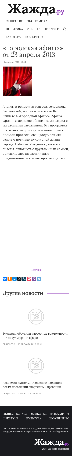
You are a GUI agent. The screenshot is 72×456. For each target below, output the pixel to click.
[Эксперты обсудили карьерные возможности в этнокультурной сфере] (36, 330)
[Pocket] (29, 279)
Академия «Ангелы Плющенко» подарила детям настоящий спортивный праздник (32, 385)
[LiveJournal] (24, 279)
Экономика (37, 21)
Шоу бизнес (34, 37)
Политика (14, 29)
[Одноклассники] (10, 279)
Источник (36, 269)
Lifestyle (51, 29)
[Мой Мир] (14, 279)
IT (38, 29)
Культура (13, 37)
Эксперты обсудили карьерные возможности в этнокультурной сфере (35, 336)
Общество (14, 21)
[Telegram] (39, 279)
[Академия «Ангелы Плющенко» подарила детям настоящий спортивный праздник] (36, 378)
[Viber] (34, 279)
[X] (19, 279)
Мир (30, 29)
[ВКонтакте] (5, 279)
